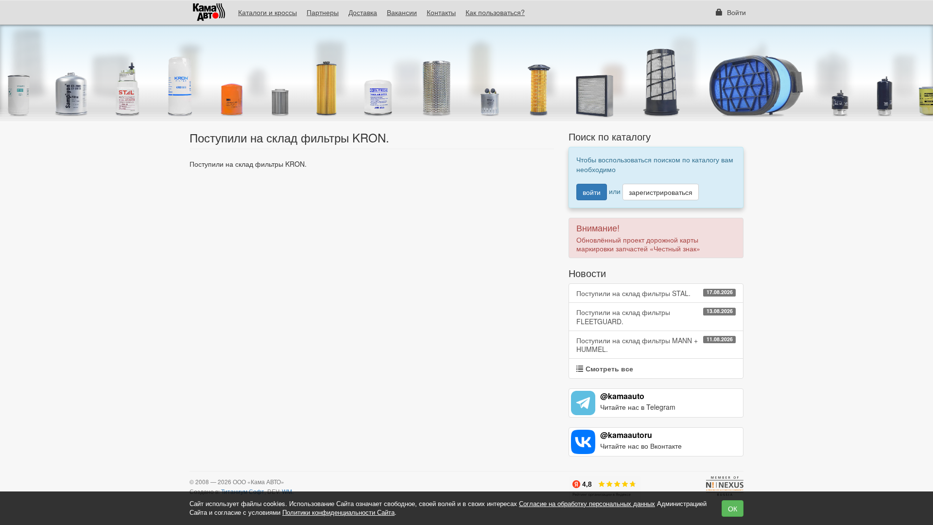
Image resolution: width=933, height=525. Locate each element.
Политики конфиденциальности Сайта (338, 512)
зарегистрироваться (660, 192)
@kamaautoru (626, 434)
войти (592, 192)
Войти (735, 12)
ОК (732, 508)
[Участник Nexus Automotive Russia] (724, 486)
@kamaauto (622, 396)
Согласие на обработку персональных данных (587, 503)
